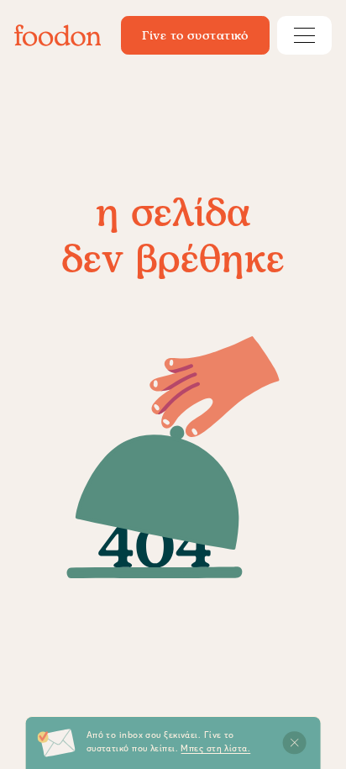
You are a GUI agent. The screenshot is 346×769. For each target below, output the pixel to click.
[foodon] (58, 35)
